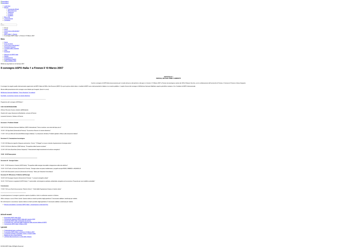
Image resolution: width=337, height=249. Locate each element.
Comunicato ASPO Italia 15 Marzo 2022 (15, 224)
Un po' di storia (8, 44)
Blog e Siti (7, 17)
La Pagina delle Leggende (11, 48)
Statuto (6, 56)
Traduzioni (11, 12)
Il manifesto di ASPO (10, 59)
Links (5, 50)
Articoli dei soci (12, 11)
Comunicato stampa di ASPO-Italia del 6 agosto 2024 (19, 219)
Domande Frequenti (9, 47)
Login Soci (7, 6)
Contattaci (7, 20)
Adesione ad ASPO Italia (11, 54)
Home (6, 42)
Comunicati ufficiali (13, 9)
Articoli (6, 7)
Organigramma (8, 58)
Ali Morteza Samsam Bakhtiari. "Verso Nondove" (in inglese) (18, 92)
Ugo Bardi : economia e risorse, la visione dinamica (15, 96)
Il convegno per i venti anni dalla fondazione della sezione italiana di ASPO (25, 222)
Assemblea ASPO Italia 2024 (12, 217)
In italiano (10, 15)
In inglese (10, 14)
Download (7, 51)
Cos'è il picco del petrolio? (11, 45)
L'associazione (8, 18)
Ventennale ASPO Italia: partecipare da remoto (17, 221)
